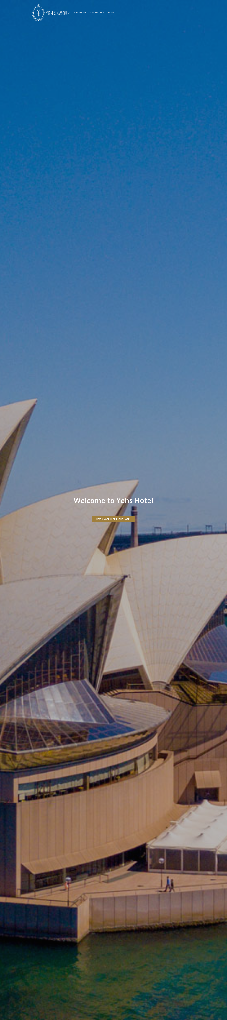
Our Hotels (96, 13)
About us (80, 13)
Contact (112, 13)
